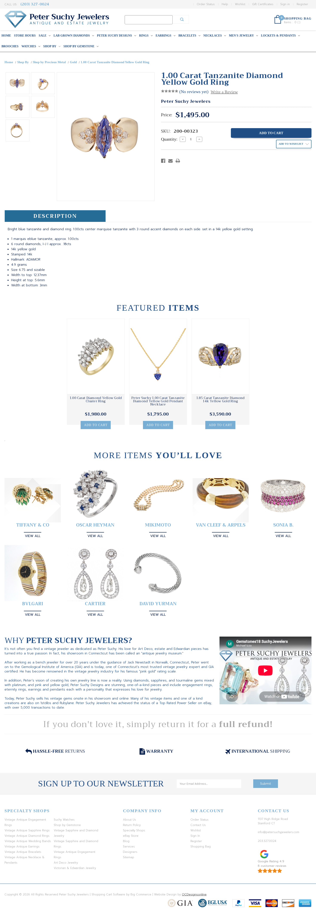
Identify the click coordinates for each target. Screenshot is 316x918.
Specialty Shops (134, 830)
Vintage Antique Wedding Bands (28, 841)
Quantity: (169, 139)
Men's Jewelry (241, 35)
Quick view (95, 356)
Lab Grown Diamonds (72, 35)
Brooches (10, 46)
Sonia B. (283, 525)
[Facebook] (163, 161)
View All (32, 536)
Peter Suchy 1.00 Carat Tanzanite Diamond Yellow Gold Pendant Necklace (158, 401)
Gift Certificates (262, 4)
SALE (42, 35)
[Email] (170, 161)
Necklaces (212, 35)
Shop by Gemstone (78, 46)
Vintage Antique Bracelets (23, 852)
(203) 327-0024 (34, 4)
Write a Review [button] (224, 91)
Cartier (95, 603)
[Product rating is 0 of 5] (169, 91)
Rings (144, 35)
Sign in (285, 4)
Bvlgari (32, 603)
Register (302, 4)
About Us (129, 820)
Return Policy (132, 825)
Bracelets (187, 35)
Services (129, 846)
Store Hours (25, 35)
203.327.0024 (267, 841)
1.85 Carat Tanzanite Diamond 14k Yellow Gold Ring (220, 399)
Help (225, 4)
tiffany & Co (32, 525)
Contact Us (198, 825)
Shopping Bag (200, 846)
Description (55, 216)
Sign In (195, 836)
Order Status (206, 4)
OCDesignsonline (194, 894)
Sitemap (128, 857)
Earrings (163, 35)
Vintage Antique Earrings (22, 846)
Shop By (49, 46)
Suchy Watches (64, 820)
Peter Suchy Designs (114, 35)
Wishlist (240, 4)
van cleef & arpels (220, 525)
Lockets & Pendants (278, 35)
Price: (166, 115)
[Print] (178, 161)
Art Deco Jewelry (66, 863)
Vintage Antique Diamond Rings (27, 836)
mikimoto (158, 525)
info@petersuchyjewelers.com (278, 832)
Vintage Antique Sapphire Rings (27, 830)
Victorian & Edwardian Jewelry (75, 868)
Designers (130, 852)
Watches (28, 46)
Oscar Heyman (95, 525)
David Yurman (158, 603)
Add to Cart (95, 425)
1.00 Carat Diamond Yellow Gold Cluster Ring (96, 399)
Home (6, 35)
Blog (126, 841)
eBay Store (130, 836)
